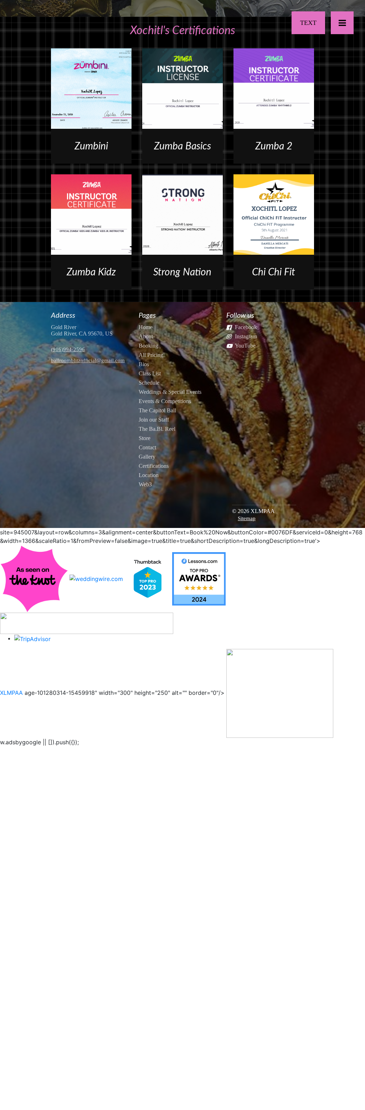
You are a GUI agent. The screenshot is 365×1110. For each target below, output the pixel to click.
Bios (144, 364)
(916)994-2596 (68, 349)
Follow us (240, 315)
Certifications (154, 466)
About (146, 336)
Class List (150, 373)
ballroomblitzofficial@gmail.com (88, 360)
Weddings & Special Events (170, 392)
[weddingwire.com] (96, 578)
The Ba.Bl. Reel (157, 429)
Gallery (147, 457)
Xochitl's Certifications (182, 30)
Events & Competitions (165, 401)
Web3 (145, 484)
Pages (147, 315)
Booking (148, 346)
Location (149, 475)
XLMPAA (11, 692)
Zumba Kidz (91, 272)
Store (144, 438)
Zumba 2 (273, 146)
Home (146, 327)
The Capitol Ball (157, 410)
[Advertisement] (182, 791)
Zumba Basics (182, 146)
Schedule (149, 383)
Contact (147, 447)
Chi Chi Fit (273, 272)
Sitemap (247, 518)
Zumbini (91, 146)
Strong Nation (182, 272)
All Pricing (151, 355)
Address (63, 315)
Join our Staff (154, 420)
